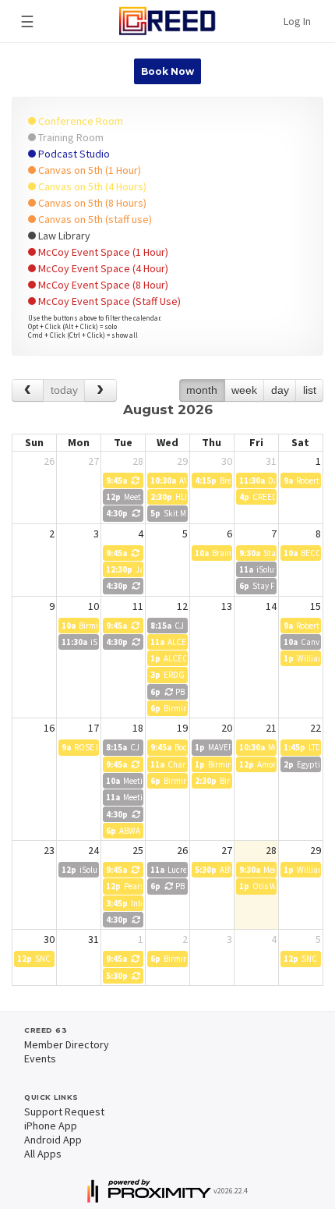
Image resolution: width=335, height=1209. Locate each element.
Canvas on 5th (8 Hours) (91, 203)
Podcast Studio (73, 154)
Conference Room (79, 121)
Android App (53, 1140)
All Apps (43, 1154)
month (201, 390)
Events (40, 1058)
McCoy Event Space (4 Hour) (102, 268)
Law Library (63, 236)
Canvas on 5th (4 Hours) (91, 186)
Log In (297, 21)
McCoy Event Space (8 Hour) (102, 285)
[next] (100, 390)
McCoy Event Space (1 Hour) (102, 252)
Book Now (167, 71)
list (309, 390)
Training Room (70, 137)
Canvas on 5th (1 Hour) (88, 170)
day (280, 390)
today (64, 390)
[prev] (28, 390)
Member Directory (66, 1044)
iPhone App (50, 1126)
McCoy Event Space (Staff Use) (108, 301)
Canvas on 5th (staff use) (94, 219)
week (244, 390)
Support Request (64, 1111)
